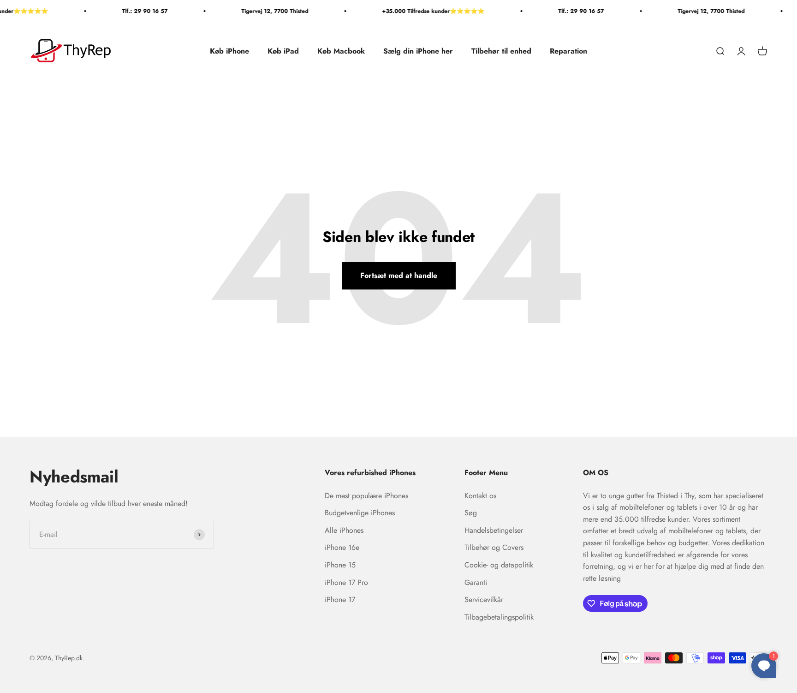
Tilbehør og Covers (493, 547)
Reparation (568, 51)
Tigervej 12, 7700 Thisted (269, 11)
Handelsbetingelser (493, 530)
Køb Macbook (341, 51)
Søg (470, 512)
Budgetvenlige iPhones (360, 512)
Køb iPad (283, 51)
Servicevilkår (483, 599)
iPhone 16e (342, 547)
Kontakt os (480, 495)
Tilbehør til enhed (501, 51)
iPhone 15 (340, 565)
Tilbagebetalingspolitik (499, 617)
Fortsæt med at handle (398, 275)
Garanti (475, 582)
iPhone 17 (340, 599)
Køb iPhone (229, 51)
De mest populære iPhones (366, 495)
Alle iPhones (344, 530)
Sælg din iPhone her (418, 51)
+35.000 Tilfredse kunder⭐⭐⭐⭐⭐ (427, 11)
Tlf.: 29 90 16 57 (139, 11)
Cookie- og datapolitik (498, 565)
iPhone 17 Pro (346, 582)
